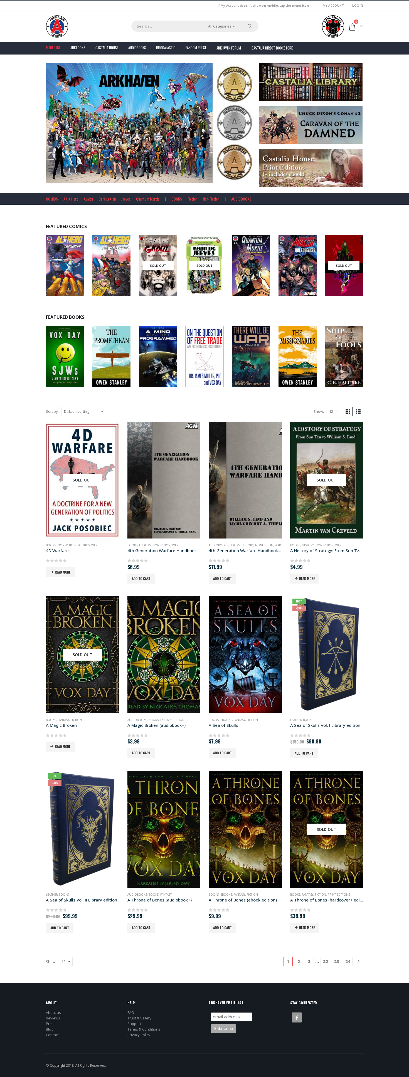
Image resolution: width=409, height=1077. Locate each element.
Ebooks (69, 360)
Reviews (53, 1018)
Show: (319, 411)
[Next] (358, 961)
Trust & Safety (139, 1018)
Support (134, 1023)
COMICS (52, 199)
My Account (333, 5)
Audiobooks (137, 47)
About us (53, 1012)
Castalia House (106, 47)
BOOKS (176, 199)
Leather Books (301, 720)
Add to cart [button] (141, 578)
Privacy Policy (138, 1034)
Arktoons (77, 47)
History (247, 545)
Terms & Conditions (143, 1029)
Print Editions (339, 894)
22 (325, 961)
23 (336, 961)
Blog (49, 1029)
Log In (357, 5)
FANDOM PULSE (196, 47)
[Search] (249, 26)
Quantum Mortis (147, 199)
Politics (83, 545)
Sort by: (52, 411)
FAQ (130, 1012)
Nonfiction (351, 360)
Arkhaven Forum (228, 48)
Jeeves (125, 199)
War (94, 545)
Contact (52, 1034)
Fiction (192, 199)
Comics (74, 269)
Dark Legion (107, 199)
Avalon (88, 199)
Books (56, 360)
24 (347, 961)
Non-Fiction (211, 199)
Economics (211, 360)
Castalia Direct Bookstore (272, 48)
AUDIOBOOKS (241, 199)
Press (51, 1023)
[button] (348, 411)
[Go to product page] (164, 480)
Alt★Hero (70, 199)
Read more (62, 572)
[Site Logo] (57, 26)
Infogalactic (166, 47)
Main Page (53, 47)
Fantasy (63, 720)
